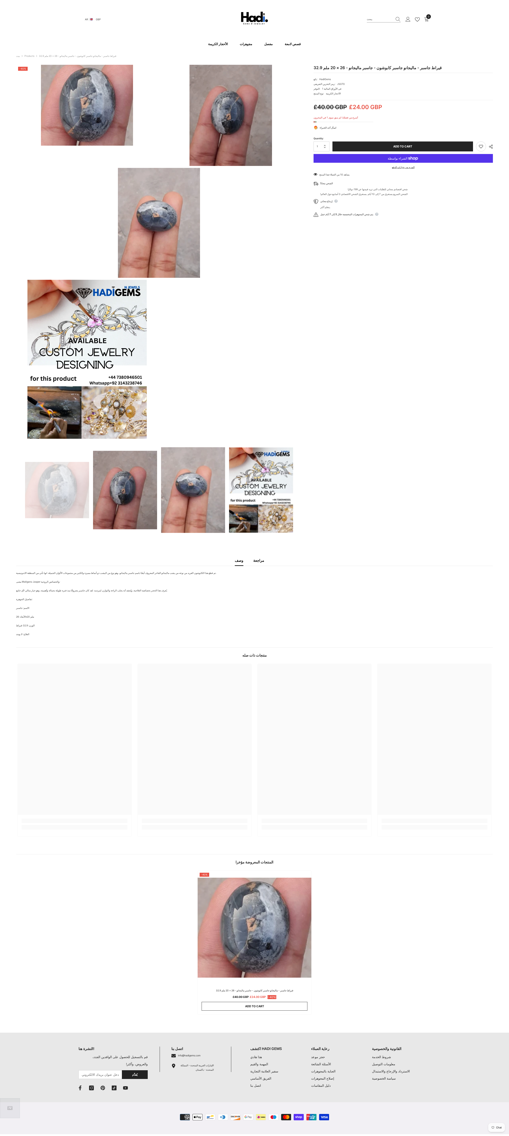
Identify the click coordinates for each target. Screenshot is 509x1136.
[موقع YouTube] (125, 1088)
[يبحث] (384, 19)
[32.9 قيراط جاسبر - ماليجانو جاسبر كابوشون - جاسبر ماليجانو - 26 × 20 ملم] (254, 927)
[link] (74, 821)
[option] (57, 490)
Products (29, 55)
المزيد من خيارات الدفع (403, 167)
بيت (18, 55)
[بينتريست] (103, 1088)
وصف (239, 560)
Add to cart (402, 146)
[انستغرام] (91, 1088)
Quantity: (319, 138)
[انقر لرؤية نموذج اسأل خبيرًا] (10, 1108)
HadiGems (325, 79)
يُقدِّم (135, 1074)
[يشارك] (489, 146)
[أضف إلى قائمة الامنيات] (481, 146)
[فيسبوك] (80, 1088)
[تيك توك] (114, 1088)
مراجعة (258, 560)
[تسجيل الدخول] (408, 19)
